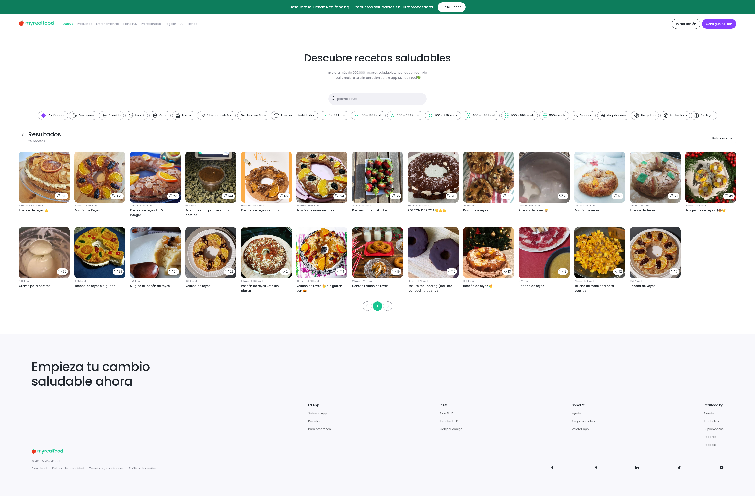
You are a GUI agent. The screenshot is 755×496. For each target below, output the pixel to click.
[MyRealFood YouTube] (722, 468)
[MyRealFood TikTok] (679, 468)
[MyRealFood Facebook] (552, 468)
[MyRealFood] (36, 24)
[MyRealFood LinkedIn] (637, 468)
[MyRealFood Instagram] (595, 468)
